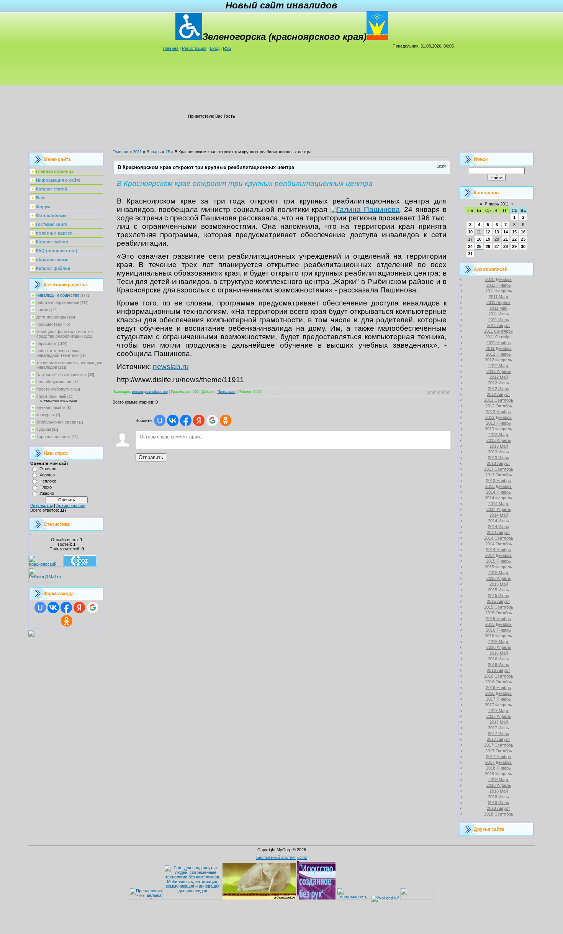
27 (496, 246)
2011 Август (498, 325)
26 (488, 246)
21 (505, 239)
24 (470, 246)
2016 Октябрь (498, 682)
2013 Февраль (498, 429)
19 (488, 239)
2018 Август (498, 808)
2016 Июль (498, 664)
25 (167, 151)
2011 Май (498, 308)
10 (470, 232)
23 (523, 239)
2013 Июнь (498, 452)
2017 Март (498, 710)
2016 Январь (498, 630)
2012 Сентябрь (498, 400)
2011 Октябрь (498, 337)
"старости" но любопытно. (61, 374)
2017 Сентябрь (498, 745)
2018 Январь (498, 768)
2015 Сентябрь (498, 607)
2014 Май (498, 515)
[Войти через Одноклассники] (66, 621)
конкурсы (45, 414)
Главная (170, 48)
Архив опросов (70, 505)
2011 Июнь (498, 314)
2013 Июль (498, 457)
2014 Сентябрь (498, 538)
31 (470, 253)
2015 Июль (498, 595)
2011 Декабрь (499, 348)
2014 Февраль (498, 498)
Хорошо (47, 475)
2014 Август (498, 532)
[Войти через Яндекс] (79, 607)
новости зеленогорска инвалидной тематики (57, 353)
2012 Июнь (498, 383)
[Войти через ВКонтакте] (53, 607)
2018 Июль (498, 802)
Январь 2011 (496, 204)
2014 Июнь (498, 521)
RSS (227, 48)
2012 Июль (498, 388)
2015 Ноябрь (498, 618)
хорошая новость (53, 436)
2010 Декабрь (498, 279)
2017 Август (498, 739)
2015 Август (498, 601)
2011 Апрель (498, 302)
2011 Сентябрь (498, 331)
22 (514, 239)
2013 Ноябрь (498, 480)
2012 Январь (498, 354)
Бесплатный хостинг (276, 857)
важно (42, 309)
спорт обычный (51, 396)
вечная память (50, 407)
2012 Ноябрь (498, 411)
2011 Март (499, 296)
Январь (153, 151)
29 (514, 246)
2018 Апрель (498, 785)
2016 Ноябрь (498, 687)
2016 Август (498, 670)
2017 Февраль (498, 705)
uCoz (302, 857)
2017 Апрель (498, 716)
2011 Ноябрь (498, 342)
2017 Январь (498, 699)
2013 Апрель (498, 440)
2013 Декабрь (498, 486)
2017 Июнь (498, 728)
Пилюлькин (227, 392)
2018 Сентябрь (498, 814)
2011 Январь (498, 285)
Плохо (45, 487)
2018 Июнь (498, 796)
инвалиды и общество (57, 295)
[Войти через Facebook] (66, 607)
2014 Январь (498, 492)
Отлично (47, 468)
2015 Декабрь (498, 624)
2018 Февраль (498, 773)
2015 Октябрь (498, 613)
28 (505, 246)
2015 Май (498, 584)
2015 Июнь (498, 590)
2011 (137, 151)
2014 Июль (498, 526)
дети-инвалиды (51, 317)
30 (523, 246)
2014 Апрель (498, 509)
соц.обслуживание (54, 381)
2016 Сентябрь (498, 676)
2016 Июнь (498, 659)
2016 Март (498, 641)
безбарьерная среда (56, 422)
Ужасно (46, 493)
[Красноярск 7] (31, 635)
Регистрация (194, 48)
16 (523, 232)
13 (496, 232)
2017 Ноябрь (498, 756)
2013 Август (498, 463)
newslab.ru (171, 367)
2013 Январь (498, 423)
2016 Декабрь (498, 693)
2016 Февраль (498, 636)
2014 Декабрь (498, 555)
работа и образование (57, 302)
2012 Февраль (498, 360)
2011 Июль (498, 319)
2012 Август (498, 394)
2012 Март (498, 365)
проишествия (49, 324)
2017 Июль (498, 733)
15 (514, 232)
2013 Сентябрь (498, 469)
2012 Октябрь (498, 406)
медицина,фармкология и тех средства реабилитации (65, 333)
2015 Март (498, 572)
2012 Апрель (498, 371)
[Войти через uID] (40, 607)
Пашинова (380, 209)
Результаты (41, 505)
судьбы (43, 429)
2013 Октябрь (498, 475)
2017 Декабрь (498, 762)
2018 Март (498, 779)
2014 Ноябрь (498, 549)
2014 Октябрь (498, 544)
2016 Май (498, 653)
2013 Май (498, 446)
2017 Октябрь (498, 751)
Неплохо (47, 481)
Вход (214, 48)
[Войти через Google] (93, 607)
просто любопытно (54, 389)
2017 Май (498, 722)
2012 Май (498, 377)
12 (488, 232)
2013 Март (498, 434)
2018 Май (498, 791)
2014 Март (498, 503)
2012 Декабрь (498, 417)
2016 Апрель (498, 647)
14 (505, 232)
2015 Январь (498, 561)
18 (479, 239)
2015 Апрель (498, 578)
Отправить (151, 457)
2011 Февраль (498, 291)
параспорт (46, 343)
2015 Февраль (498, 567)
